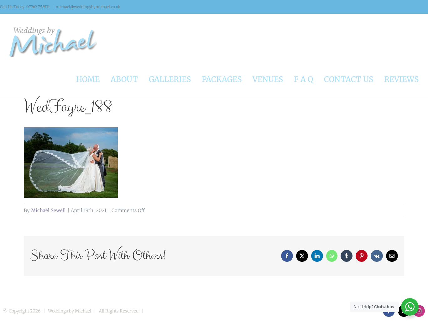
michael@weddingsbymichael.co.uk (88, 6)
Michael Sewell (48, 210)
